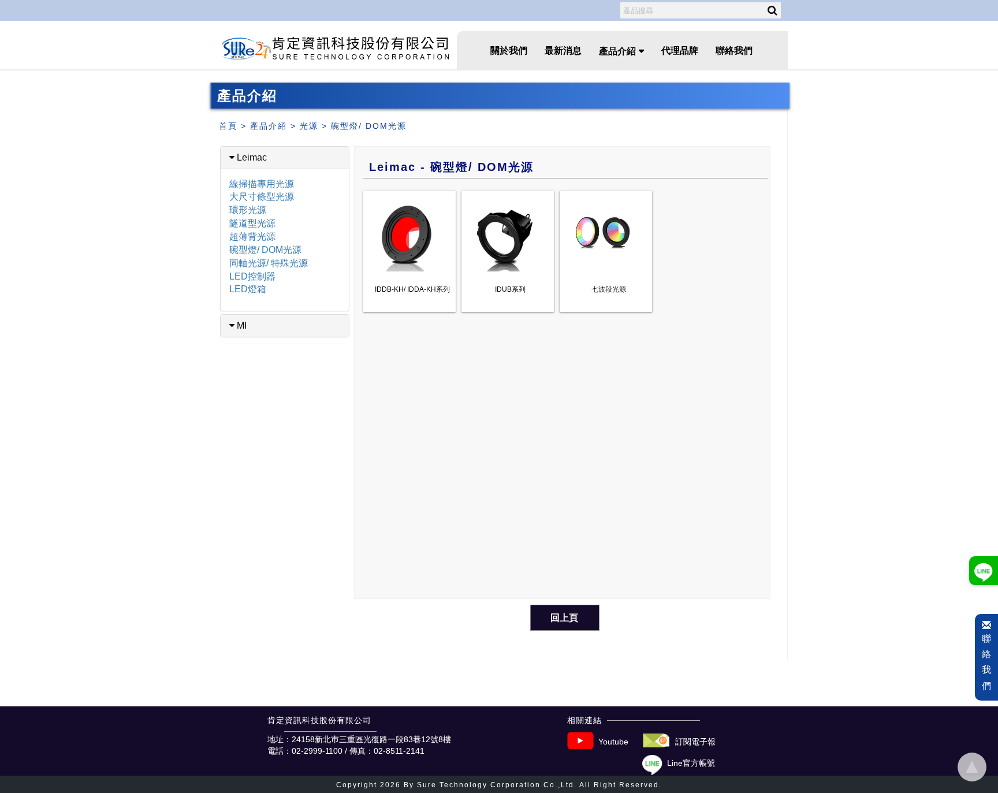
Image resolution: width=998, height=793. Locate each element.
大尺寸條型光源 (261, 197)
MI (240, 325)
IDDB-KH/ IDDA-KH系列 (412, 289)
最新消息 (563, 50)
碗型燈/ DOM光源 (369, 126)
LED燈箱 (247, 289)
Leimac (250, 157)
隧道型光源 (252, 223)
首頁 (228, 126)
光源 (309, 126)
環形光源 (247, 210)
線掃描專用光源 (261, 184)
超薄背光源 (252, 236)
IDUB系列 (510, 289)
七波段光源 (608, 289)
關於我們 (508, 50)
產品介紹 (268, 126)
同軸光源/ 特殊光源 (268, 263)
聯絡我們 (734, 50)
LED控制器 (252, 276)
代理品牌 (679, 50)
